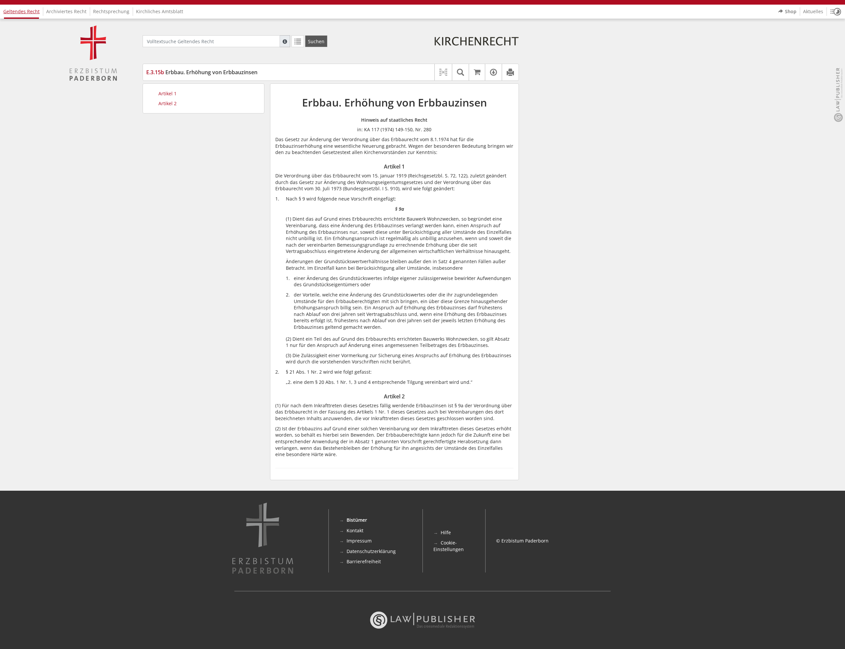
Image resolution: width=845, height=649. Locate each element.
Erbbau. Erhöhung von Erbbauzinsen (201, 72)
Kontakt (355, 530)
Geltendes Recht (21, 11)
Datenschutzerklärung (371, 551)
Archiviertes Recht (66, 11)
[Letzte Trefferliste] (297, 41)
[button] (836, 11)
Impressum (359, 541)
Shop (790, 11)
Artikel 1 (167, 93)
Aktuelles (813, 11)
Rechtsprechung (111, 11)
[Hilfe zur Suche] (285, 41)
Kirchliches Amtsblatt (159, 11)
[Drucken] (510, 72)
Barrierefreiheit (364, 561)
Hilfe (446, 532)
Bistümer (357, 520)
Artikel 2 (167, 103)
